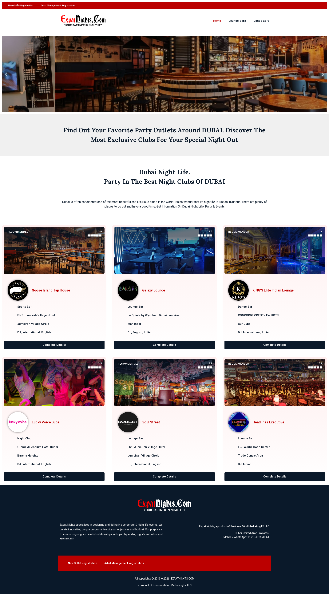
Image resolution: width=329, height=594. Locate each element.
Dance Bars (261, 20)
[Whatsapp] (312, 5)
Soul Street (151, 422)
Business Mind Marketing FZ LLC (250, 526)
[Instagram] (296, 5)
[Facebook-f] (288, 5)
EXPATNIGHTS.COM (182, 578)
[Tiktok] (304, 5)
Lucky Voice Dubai (46, 422)
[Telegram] (319, 5)
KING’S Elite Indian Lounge (273, 290)
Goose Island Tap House (51, 290)
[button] (6, 74)
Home (217, 20)
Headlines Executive (268, 422)
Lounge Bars (237, 20)
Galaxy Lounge (153, 290)
